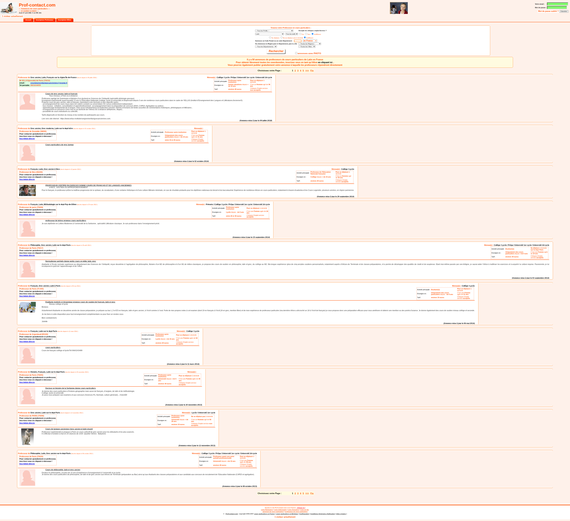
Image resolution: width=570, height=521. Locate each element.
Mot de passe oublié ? (548, 11)
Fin (312, 70)
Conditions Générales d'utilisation (322, 514)
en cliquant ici (325, 62)
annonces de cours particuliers (273, 511)
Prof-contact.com (280, 508)
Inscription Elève (64, 20)
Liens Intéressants (280, 509)
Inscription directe (27, 139)
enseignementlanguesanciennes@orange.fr (48, 83)
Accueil (28, 20)
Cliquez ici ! (301, 508)
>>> (307, 70)
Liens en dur (304, 509)
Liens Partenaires (267, 509)
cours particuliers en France (264, 514)
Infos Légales (341, 514)
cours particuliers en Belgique (287, 514)
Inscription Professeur (44, 20)
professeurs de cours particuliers (296, 511)
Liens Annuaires (293, 509)
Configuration (304, 514)
